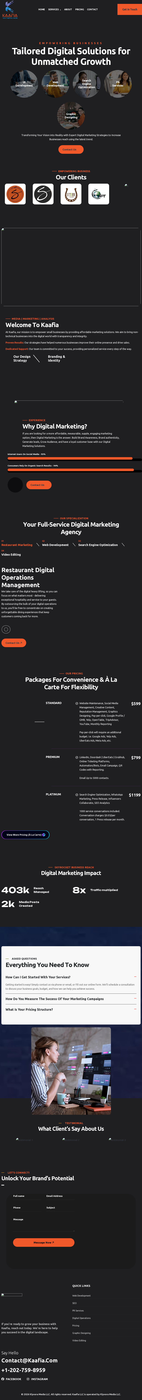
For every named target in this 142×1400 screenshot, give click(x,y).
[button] (71, 206)
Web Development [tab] (55, 543)
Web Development (81, 1295)
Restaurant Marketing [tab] (16, 543)
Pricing (75, 1325)
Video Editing (79, 1340)
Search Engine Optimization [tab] (98, 543)
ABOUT (68, 9)
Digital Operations (81, 1318)
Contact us (38, 484)
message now (43, 1242)
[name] (10, 9)
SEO (74, 1303)
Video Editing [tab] (11, 552)
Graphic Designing (81, 1333)
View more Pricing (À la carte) (24, 835)
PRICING (79, 9)
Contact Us (70, 149)
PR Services (78, 1310)
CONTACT (92, 9)
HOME (41, 9)
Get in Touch (129, 9)
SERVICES (53, 9)
